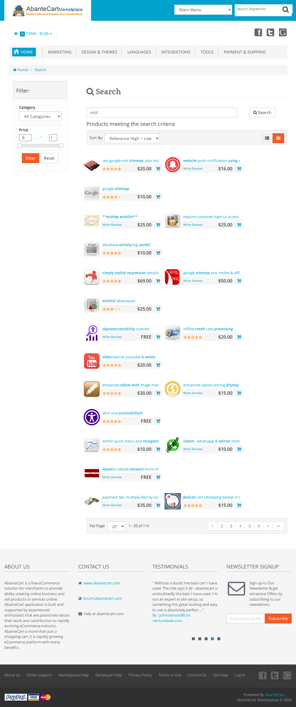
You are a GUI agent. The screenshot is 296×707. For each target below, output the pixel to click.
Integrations (174, 52)
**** (119, 216)
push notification (219, 160)
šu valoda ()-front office (133, 469)
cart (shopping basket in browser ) (222, 497)
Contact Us (197, 675)
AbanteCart (275, 694)
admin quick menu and (138, 441)
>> (278, 526)
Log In (240, 675)
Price (23, 129)
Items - (35, 33)
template (132, 272)
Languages (138, 52)
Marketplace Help (73, 675)
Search (40, 69)
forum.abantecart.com (102, 598)
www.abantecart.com (102, 583)
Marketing (58, 52)
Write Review (193, 168)
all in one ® (122, 413)
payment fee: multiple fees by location (145, 497)
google (115, 188)
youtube (283, 32)
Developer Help (108, 675)
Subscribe (278, 618)
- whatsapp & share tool (216, 441)
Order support (39, 675)
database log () (126, 244)
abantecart (119, 300)
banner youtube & (128, 356)
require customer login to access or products (229, 216)
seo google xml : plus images (141, 160)
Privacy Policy (140, 675)
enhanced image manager (134, 384)
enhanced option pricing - (215, 384)
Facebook (258, 32)
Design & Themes (98, 52)
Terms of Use (170, 675)
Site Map (220, 675)
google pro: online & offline (214, 272)
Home (27, 52)
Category (27, 107)
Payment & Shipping (243, 52)
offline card (208, 328)
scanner (125, 328)
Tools (206, 52)
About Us (12, 675)
